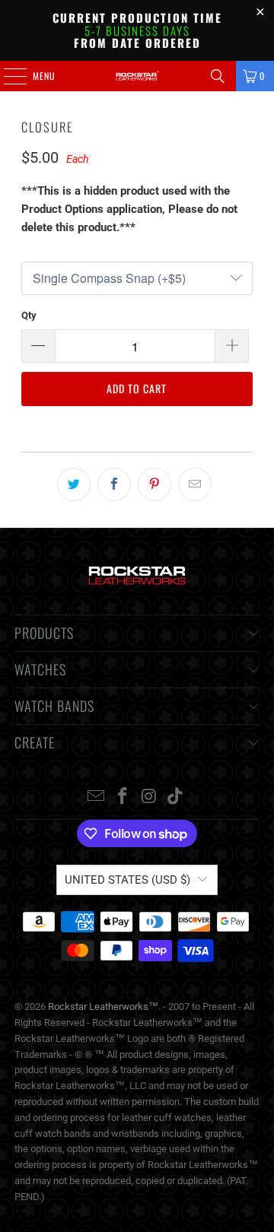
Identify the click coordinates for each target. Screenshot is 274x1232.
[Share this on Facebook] (114, 484)
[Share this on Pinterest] (154, 484)
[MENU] (7, 76)
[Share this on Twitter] (74, 484)
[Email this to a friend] (195, 484)
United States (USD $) (127, 880)
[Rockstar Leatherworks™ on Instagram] (150, 797)
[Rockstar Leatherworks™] (137, 76)
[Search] (217, 76)
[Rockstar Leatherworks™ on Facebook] (123, 797)
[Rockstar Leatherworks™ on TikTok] (175, 797)
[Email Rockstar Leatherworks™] (96, 797)
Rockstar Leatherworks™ (103, 1006)
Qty (29, 315)
